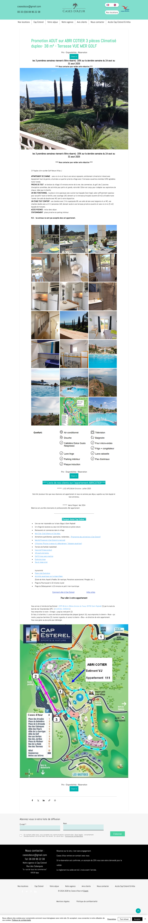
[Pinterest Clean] (31, 891)
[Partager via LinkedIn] (44, 800)
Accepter (137, 919)
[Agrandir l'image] (45, 239)
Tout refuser (124, 919)
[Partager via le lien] (49, 800)
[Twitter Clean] (27, 891)
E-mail (22, 824)
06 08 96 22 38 (37, 859)
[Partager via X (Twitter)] (38, 800)
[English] (115, 5)
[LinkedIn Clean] (35, 891)
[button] (62, 901)
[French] (108, 5)
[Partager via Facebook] (32, 800)
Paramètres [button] (111, 919)
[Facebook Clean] (22, 891)
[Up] (138, 910)
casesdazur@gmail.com (29, 6)
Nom (65, 823)
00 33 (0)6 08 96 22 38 (28, 11)
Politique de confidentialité (21, 920)
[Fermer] (145, 919)
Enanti (85, 891)
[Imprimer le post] (55, 800)
